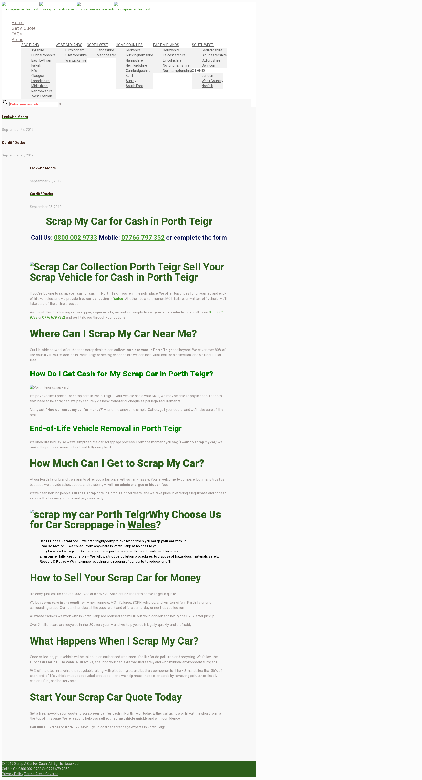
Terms (29, 774)
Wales (118, 299)
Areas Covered (46, 774)
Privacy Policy (12, 774)
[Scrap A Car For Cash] (76, 9)
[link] (59, 104)
